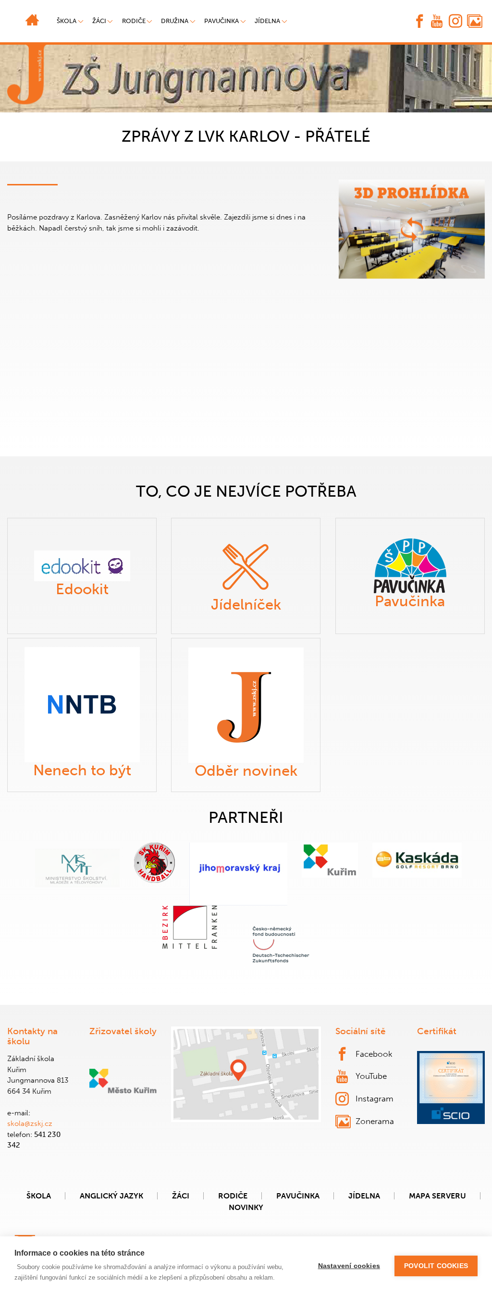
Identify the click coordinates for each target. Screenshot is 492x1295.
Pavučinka (221, 20)
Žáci (180, 1195)
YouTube (371, 1076)
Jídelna (267, 20)
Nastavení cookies (349, 1266)
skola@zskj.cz (29, 1123)
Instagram (375, 1098)
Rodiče (134, 20)
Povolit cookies (436, 1266)
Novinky (246, 1207)
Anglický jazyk (111, 1195)
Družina (174, 20)
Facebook (374, 1054)
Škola (38, 1195)
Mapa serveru (437, 1195)
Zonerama (375, 1121)
